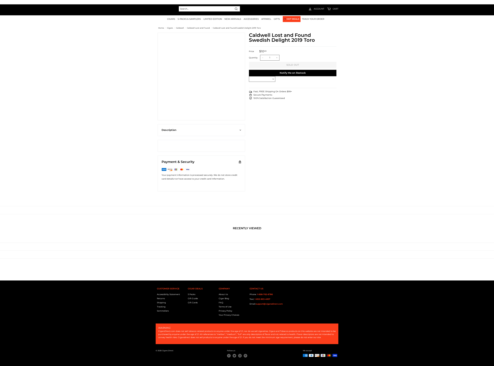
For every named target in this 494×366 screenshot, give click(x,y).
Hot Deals (293, 19)
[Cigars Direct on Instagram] (240, 356)
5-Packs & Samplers (189, 19)
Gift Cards (193, 302)
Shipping (161, 302)
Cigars (171, 19)
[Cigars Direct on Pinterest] (245, 356)
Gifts (277, 19)
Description (169, 130)
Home (161, 28)
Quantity (253, 57)
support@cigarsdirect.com (269, 304)
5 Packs (191, 294)
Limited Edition (213, 19)
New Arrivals (232, 19)
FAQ (221, 302)
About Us (223, 294)
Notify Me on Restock (293, 72)
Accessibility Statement (168, 294)
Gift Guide (193, 298)
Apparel (266, 19)
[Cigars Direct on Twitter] (234, 356)
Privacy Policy (225, 311)
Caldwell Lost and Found (198, 28)
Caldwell (180, 28)
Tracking (161, 306)
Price (251, 51)
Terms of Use (225, 306)
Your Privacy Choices (229, 315)
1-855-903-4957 (262, 299)
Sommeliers (163, 311)
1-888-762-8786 (265, 294)
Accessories (251, 19)
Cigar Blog (224, 298)
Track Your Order (313, 19)
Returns (161, 298)
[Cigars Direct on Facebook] (229, 356)
